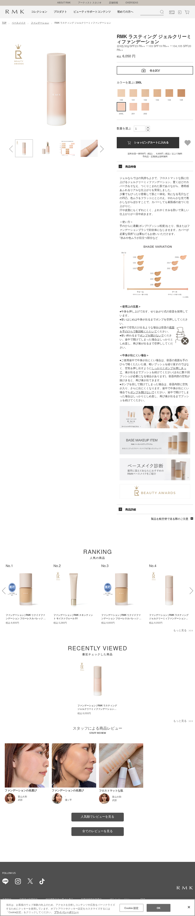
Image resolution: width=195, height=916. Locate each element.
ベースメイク (19, 22)
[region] (97, 907)
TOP (4, 22)
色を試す (155, 70)
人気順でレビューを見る (97, 816)
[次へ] (187, 588)
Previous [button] (10, 146)
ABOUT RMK (64, 3)
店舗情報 (113, 3)
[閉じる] (189, 907)
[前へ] (3, 588)
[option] (56, 86)
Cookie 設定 (131, 908)
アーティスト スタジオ (89, 3)
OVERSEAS (131, 3)
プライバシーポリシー (66, 912)
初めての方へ (125, 11)
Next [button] (98, 146)
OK (158, 908)
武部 (20, 800)
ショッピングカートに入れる (151, 142)
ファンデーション (40, 22)
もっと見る (180, 630)
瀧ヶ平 (68, 800)
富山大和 (22, 796)
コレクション (39, 11)
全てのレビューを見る (97, 831)
